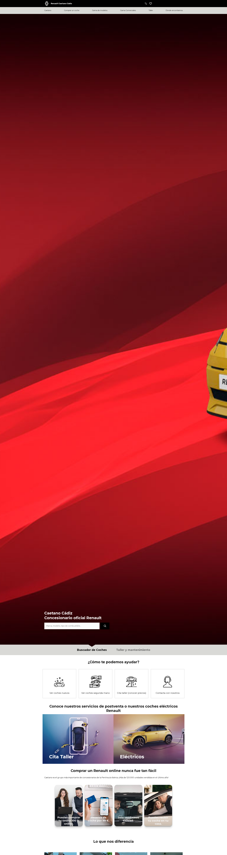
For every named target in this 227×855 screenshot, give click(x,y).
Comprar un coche (71, 10)
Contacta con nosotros (168, 693)
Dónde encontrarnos (174, 10)
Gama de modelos (99, 10)
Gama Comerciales (128, 10)
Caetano (47, 10)
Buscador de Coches (92, 650)
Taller (151, 10)
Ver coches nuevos (59, 693)
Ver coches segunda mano (95, 693)
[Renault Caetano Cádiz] (46, 3)
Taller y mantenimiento (133, 650)
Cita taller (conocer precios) (131, 693)
